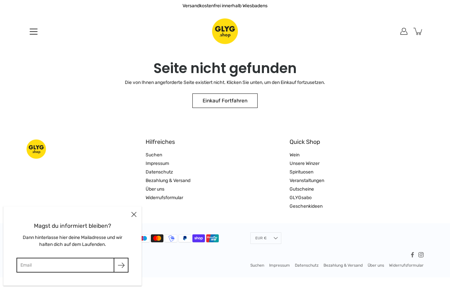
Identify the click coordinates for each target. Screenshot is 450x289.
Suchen (154, 155)
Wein (294, 155)
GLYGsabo (301, 197)
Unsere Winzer (305, 163)
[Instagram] (421, 254)
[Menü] (33, 32)
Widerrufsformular (164, 197)
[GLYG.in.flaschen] (225, 31)
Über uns (155, 189)
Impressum (157, 163)
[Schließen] (134, 214)
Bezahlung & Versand (168, 180)
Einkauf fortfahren (225, 101)
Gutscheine (302, 189)
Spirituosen (301, 172)
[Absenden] (121, 265)
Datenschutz (159, 172)
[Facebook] (412, 254)
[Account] (404, 31)
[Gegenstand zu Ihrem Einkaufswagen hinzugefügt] (418, 31)
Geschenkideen (306, 206)
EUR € (261, 238)
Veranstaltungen (307, 180)
